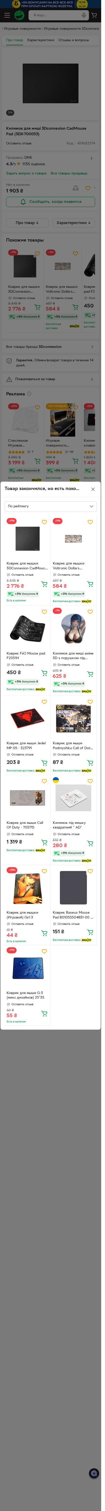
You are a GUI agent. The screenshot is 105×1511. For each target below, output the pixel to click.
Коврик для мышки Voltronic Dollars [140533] (68, 566)
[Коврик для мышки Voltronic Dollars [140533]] (74, 539)
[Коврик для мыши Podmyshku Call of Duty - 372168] (74, 718)
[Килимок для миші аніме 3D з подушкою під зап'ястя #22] (74, 628)
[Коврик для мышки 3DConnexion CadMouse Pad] (27, 539)
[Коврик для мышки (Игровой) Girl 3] (27, 888)
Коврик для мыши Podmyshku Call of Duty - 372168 (72, 746)
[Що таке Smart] (86, 601)
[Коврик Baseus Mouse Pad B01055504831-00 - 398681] (74, 888)
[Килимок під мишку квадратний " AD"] (74, 798)
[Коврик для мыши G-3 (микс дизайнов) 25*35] (27, 968)
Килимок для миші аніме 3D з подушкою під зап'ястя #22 (73, 656)
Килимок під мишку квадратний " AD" (69, 825)
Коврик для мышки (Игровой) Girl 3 (22, 915)
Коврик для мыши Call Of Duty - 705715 (25, 825)
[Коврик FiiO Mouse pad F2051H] (27, 628)
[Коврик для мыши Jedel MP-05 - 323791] (27, 718)
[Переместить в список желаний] (44, 522)
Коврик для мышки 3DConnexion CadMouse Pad (27, 566)
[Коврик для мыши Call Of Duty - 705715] (27, 798)
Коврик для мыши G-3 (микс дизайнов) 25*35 (25, 995)
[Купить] (44, 584)
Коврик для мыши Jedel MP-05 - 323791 (26, 746)
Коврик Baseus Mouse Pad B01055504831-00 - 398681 (72, 915)
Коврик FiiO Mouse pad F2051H (26, 656)
